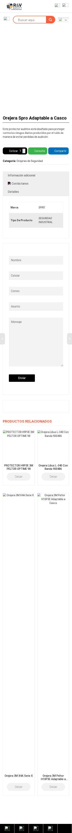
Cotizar (13, 150)
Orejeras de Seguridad (30, 160)
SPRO (42, 207)
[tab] (36, 175)
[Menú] (64, 6)
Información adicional (21, 175)
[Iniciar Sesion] (56, 6)
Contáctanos (20, 183)
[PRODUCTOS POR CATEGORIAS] (6, 20)
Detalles (13, 192)
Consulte (39, 150)
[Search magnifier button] (50, 19)
